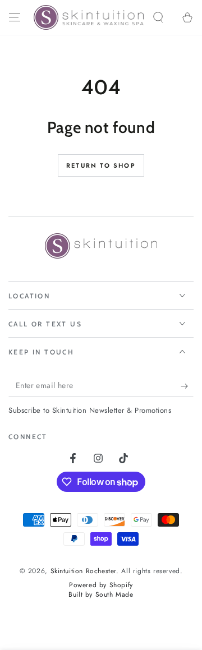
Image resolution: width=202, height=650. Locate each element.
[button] (158, 17)
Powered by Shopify (101, 585)
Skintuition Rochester (83, 571)
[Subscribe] (187, 386)
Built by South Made (100, 595)
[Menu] (14, 17)
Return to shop (101, 165)
